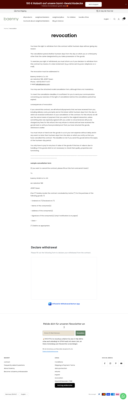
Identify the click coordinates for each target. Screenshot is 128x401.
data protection (61, 368)
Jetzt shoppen (93, 4)
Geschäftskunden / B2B (63, 381)
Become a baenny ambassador (16, 371)
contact (7, 362)
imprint (57, 375)
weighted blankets (42, 17)
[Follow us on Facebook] (105, 363)
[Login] (119, 19)
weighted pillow (58, 17)
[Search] (114, 19)
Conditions (59, 362)
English (106, 19)
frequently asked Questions (14, 365)
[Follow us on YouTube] (121, 363)
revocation (59, 378)
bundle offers (84, 17)
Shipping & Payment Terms (65, 365)
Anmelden (80, 333)
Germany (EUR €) (11, 394)
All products (27, 17)
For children (71, 17)
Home (6, 28)
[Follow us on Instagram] (110, 363)
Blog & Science (58, 21)
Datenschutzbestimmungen (50, 351)
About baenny (9, 368)
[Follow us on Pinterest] (115, 363)
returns (57, 371)
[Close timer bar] (126, 4)
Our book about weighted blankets (36, 21)
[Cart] (123, 19)
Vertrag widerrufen (64, 385)
